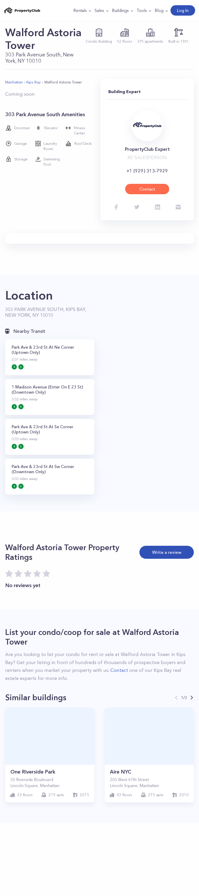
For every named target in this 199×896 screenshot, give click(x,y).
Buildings (120, 10)
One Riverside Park (32, 772)
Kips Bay (33, 82)
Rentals (80, 10)
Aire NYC (120, 772)
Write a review (166, 552)
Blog (159, 10)
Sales (99, 10)
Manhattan (14, 82)
